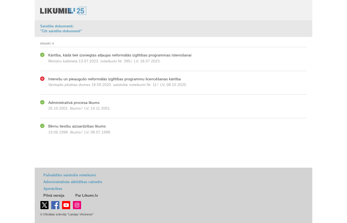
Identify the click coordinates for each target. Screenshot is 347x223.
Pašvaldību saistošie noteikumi (69, 175)
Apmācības (52, 189)
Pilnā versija (53, 195)
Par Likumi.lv (86, 195)
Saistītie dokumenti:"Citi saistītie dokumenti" (61, 28)
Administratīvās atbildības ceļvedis (72, 182)
